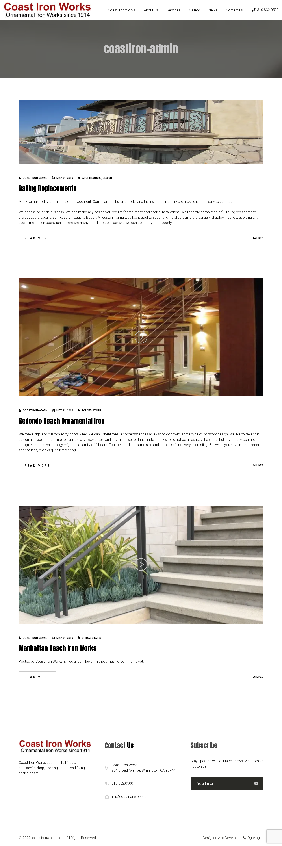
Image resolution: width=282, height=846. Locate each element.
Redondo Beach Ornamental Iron (62, 421)
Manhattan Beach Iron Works (57, 648)
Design (107, 178)
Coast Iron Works (121, 10)
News (212, 10)
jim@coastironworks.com (131, 796)
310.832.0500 (268, 10)
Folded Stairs (92, 410)
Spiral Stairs (91, 638)
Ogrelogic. (255, 838)
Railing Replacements (48, 188)
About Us (151, 10)
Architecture (91, 178)
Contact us (234, 10)
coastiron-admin (35, 178)
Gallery (194, 10)
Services (173, 10)
